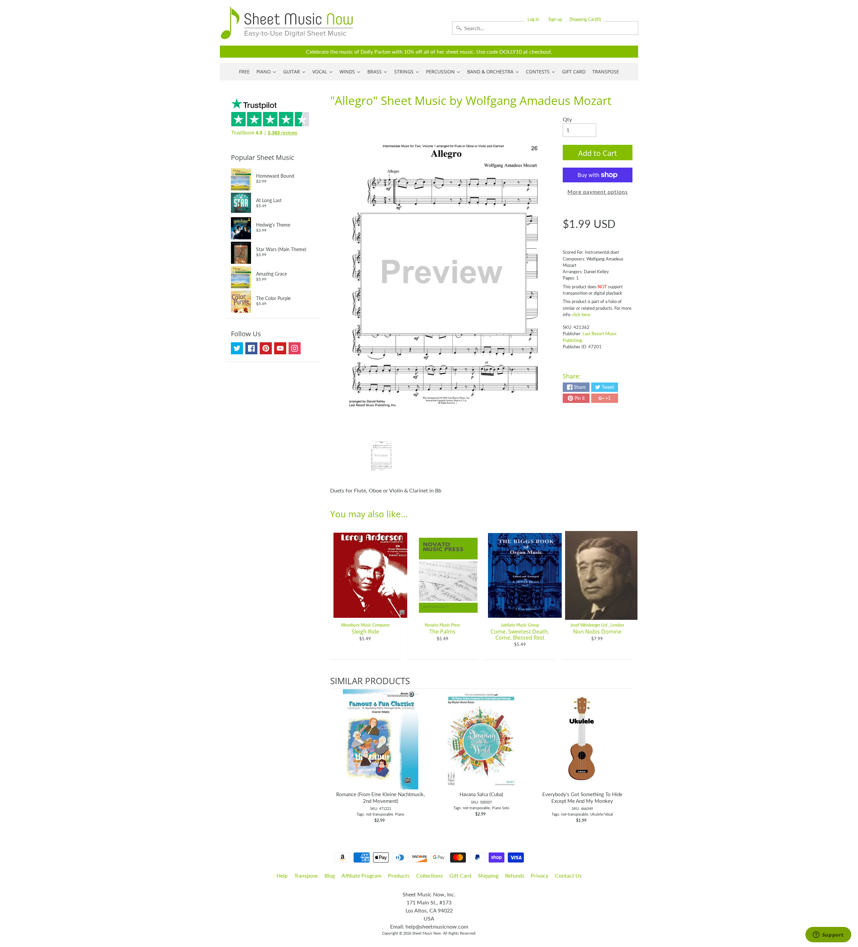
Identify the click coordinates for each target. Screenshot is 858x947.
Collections (429, 875)
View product (380, 746)
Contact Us (568, 875)
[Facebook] (251, 348)
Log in (533, 19)
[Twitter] (237, 348)
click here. (581, 314)
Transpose (306, 875)
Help (282, 875)
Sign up (555, 19)
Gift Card (460, 875)
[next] (625, 756)
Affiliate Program (361, 875)
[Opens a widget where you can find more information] (828, 935)
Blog (329, 875)
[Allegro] (381, 455)
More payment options (597, 191)
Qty (567, 119)
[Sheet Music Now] (287, 22)
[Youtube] (280, 348)
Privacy (539, 875)
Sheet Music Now (426, 933)
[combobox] (545, 28)
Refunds (514, 875)
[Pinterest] (266, 348)
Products (399, 875)
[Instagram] (295, 348)
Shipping (488, 875)
